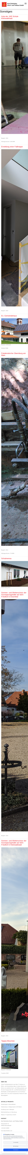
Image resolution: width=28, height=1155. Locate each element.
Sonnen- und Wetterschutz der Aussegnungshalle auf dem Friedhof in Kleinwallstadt (13, 843)
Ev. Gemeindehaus (9, 316)
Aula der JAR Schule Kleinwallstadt (9, 17)
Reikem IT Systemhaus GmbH (8, 1114)
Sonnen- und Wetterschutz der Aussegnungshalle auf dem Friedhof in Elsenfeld (13, 595)
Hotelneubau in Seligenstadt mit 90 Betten (11, 1106)
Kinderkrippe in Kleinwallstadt (8, 1104)
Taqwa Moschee (8, 1041)
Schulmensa (6, 558)
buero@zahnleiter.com (6, 1130)
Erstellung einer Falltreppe (12, 147)
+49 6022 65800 (5, 1128)
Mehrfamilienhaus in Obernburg (9, 1112)
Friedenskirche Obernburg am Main (13, 354)
